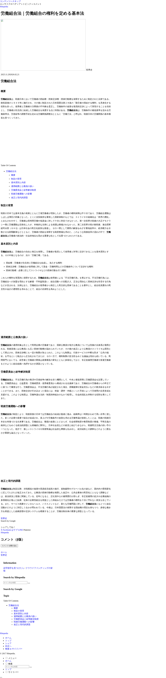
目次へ (8, 646)
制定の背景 (16, 179)
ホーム (8, 638)
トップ (8, 640)
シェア (8, 643)
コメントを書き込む (9, 546)
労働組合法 (11, 171)
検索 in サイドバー (13, 649)
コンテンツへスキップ (10, 1)
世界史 (4, 518)
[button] (29, 583)
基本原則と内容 (18, 182)
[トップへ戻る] (1, 677)
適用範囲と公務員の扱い (22, 186)
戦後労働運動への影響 (21, 194)
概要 (13, 175)
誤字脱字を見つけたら (13, 568)
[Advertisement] (57, 141)
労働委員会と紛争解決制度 (23, 190)
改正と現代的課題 (19, 197)
